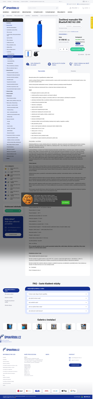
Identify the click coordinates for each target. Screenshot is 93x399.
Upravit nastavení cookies (31, 396)
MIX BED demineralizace (11, 27)
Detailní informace (63, 34)
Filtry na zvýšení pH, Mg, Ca (12, 68)
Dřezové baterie (9, 70)
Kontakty (9, 1)
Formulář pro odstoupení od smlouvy (10, 371)
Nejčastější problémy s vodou (8, 367)
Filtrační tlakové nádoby (11, 98)
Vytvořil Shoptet (77, 396)
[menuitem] (6, 12)
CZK (86, 1)
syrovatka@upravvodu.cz (14, 227)
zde (54, 201)
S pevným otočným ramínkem (12, 77)
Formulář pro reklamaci (7, 369)
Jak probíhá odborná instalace (9, 373)
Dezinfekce (8, 22)
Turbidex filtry (9, 58)
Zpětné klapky (10, 130)
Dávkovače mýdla (10, 156)
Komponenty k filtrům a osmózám (13, 135)
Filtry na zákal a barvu (11, 49)
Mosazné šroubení (10, 133)
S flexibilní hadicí (10, 79)
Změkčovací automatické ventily (13, 114)
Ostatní (7, 158)
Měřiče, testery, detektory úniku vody (14, 100)
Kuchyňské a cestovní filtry (12, 29)
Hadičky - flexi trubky (11, 128)
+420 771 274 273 (12, 230)
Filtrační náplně (9, 93)
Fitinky (8, 123)
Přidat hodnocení (9, 210)
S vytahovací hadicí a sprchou (12, 72)
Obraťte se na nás (74, 31)
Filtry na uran (9, 32)
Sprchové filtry (9, 37)
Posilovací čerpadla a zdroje (12, 137)
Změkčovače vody (10, 42)
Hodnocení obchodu (7, 379)
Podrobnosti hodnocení (77, 26)
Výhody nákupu (16, 1)
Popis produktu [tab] (41, 71)
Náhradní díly (9, 116)
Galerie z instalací (6, 377)
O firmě (4, 1)
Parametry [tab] (73, 71)
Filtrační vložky (9, 91)
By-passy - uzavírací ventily (12, 105)
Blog (4, 375)
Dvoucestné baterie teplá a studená (14, 88)
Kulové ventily (9, 126)
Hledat (57, 7)
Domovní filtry (9, 25)
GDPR (4, 385)
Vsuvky (8, 121)
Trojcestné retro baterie (11, 81)
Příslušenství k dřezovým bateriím (13, 75)
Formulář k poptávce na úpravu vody (37, 1)
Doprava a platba (24, 1)
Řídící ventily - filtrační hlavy (12, 102)
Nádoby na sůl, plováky (11, 151)
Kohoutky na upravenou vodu (12, 86)
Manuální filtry (10, 56)
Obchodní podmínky (7, 383)
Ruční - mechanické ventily (12, 112)
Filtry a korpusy (10, 40)
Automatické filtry (10, 54)
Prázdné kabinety (10, 146)
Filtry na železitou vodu (11, 44)
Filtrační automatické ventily (12, 107)
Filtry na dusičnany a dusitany (12, 65)
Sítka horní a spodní (10, 149)
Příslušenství (9, 95)
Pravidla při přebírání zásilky (8, 381)
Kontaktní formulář (13, 234)
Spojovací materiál (10, 119)
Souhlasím (66, 202)
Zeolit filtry (9, 51)
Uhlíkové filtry (9, 47)
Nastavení (36, 203)
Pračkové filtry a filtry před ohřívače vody (14, 35)
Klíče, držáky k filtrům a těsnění (13, 144)
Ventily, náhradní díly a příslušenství (14, 142)
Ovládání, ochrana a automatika (13, 139)
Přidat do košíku (76, 49)
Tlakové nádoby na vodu (11, 153)
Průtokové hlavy (10, 109)
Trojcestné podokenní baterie (12, 84)
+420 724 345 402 (5, 340)
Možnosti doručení (79, 45)
